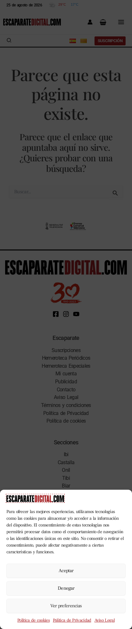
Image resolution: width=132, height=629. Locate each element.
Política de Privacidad (72, 620)
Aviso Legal (105, 620)
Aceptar (66, 571)
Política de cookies (33, 620)
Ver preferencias (66, 606)
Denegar (66, 588)
